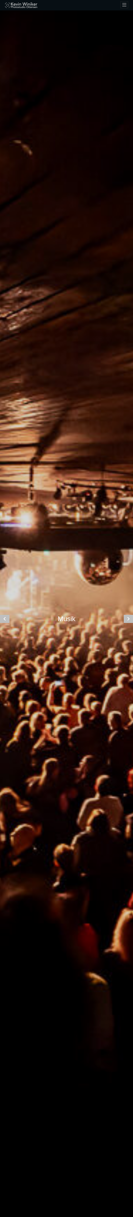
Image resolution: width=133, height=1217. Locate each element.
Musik (66, 619)
